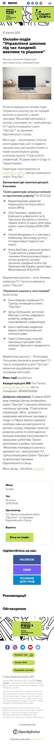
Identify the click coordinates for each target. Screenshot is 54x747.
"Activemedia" (37, 739)
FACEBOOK (27, 559)
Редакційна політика (23, 670)
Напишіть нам (49, 3)
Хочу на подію (19, 537)
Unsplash (38, 469)
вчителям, (19, 59)
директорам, (31, 59)
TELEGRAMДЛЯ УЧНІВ (27, 580)
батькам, (8, 59)
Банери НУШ (21, 662)
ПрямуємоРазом (31, 63)
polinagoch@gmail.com (16, 387)
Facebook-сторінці (14, 173)
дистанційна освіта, (13, 63)
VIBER (27, 570)
